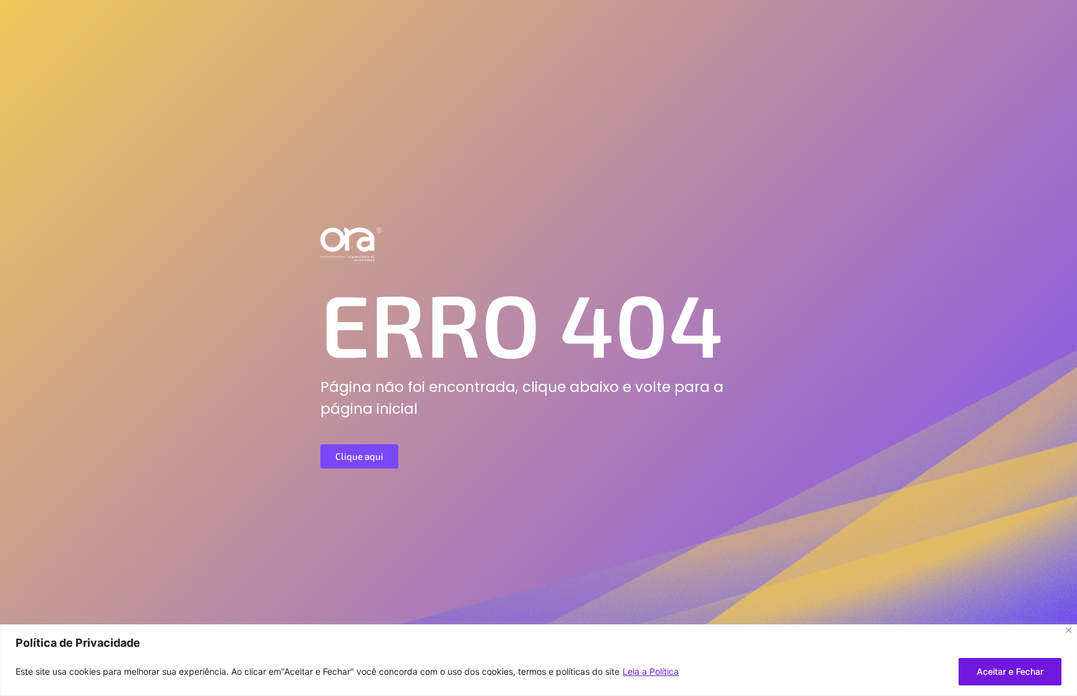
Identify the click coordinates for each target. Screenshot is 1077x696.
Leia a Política (651, 671)
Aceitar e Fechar (1010, 671)
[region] (538, 660)
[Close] (1068, 630)
